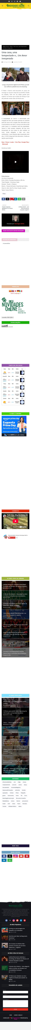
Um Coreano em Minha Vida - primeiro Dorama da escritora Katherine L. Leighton (17, 945)
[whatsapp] (9, 860)
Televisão (24, 803)
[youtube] (20, 1)
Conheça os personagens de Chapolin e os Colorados (17, 929)
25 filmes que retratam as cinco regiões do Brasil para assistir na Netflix (15, 604)
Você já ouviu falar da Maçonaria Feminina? (15, 624)
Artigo (19, 782)
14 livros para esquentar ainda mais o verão (15, 761)
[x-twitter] (12, 1)
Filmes (11, 46)
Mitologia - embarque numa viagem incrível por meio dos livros (15, 769)
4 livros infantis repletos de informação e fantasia (14, 750)
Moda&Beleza (6, 801)
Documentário (6, 787)
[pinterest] (17, 1)
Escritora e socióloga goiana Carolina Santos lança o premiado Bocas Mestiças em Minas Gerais (14, 652)
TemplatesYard (16, 1018)
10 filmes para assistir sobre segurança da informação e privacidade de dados (15, 712)
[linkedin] (4, 860)
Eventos (24, 790)
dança (25, 784)
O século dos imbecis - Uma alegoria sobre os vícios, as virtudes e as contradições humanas (15, 595)
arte (15, 782)
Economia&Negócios (16, 787)
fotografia (23, 792)
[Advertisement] (15, 26)
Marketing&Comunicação (8, 798)
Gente (17, 795)
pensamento (25, 801)
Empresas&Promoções (8, 790)
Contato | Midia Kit (18, 1015)
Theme (15, 1019)
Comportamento (6, 784)
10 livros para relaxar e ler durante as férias (15, 732)
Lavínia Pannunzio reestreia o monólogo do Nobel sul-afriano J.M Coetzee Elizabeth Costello (15, 585)
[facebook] (9, 1)
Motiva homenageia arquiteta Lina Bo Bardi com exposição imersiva (15, 643)
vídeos (19, 806)
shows (13, 803)
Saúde (4, 803)
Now (3, 142)
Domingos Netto (7, 62)
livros (25, 795)
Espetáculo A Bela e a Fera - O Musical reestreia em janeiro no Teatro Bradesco (14, 740)
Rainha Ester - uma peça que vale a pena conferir (14, 702)
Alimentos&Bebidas (7, 782)
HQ (21, 795)
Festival (11, 792)
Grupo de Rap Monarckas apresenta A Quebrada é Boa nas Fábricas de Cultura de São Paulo (15, 633)
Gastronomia (11, 795)
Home (10, 1015)
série (9, 803)
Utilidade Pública (12, 806)
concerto (14, 784)
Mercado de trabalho (21, 798)
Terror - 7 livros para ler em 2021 (12, 722)
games (4, 795)
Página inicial (6, 46)
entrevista (17, 790)
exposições (5, 792)
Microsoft (5, 144)
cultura (20, 784)
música (12, 801)
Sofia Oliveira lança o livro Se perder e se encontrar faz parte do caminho (14, 614)
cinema (24, 782)
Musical (18, 801)
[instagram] (14, 1)
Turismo (4, 806)
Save (12, 199)
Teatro (18, 803)
